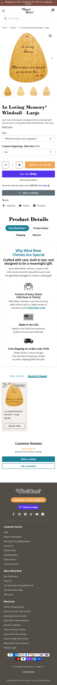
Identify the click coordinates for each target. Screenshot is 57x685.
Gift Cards (8, 594)
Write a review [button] (28, 459)
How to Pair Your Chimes (15, 634)
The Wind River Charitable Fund (18, 585)
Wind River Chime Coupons (16, 643)
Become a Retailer (12, 625)
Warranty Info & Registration (17, 541)
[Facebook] (13, 514)
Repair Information (12, 536)
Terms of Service (11, 564)
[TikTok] (31, 514)
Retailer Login (10, 647)
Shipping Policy (11, 555)
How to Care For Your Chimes (17, 611)
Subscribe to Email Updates (28, 499)
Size (4, 132)
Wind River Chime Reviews (16, 620)
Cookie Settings (28, 671)
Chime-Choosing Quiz (14, 607)
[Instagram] (19, 514)
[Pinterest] (25, 514)
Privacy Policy (10, 559)
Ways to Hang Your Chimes (16, 638)
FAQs (6, 532)
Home (4, 27)
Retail (13, 27)
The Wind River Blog (13, 590)
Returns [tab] (37, 235)
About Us (8, 581)
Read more (7, 126)
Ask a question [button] (28, 466)
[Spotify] (42, 514)
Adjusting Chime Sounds (15, 616)
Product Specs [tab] (40, 228)
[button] (52, 10)
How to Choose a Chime (15, 629)
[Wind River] (28, 10)
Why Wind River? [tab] (17, 228)
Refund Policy (10, 550)
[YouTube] (37, 514)
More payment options (28, 180)
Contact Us (9, 546)
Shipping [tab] (20, 235)
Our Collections (11, 576)
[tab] (17, 376)
